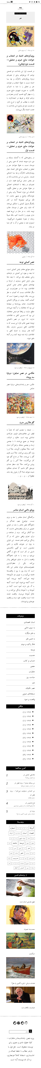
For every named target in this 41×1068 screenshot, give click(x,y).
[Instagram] (32, 2)
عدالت (16, 853)
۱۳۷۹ (28, 712)
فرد (25, 858)
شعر (33, 683)
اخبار (22, 828)
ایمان (29, 838)
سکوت (33, 853)
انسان (25, 833)
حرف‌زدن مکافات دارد (28, 1007)
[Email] (36, 2)
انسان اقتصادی (29, 622)
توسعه (33, 650)
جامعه (15, 843)
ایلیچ (33, 838)
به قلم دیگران (30, 633)
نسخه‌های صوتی (29, 694)
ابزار (26, 828)
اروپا (18, 828)
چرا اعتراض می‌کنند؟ (30, 778)
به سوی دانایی (22, 50)
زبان (10, 848)
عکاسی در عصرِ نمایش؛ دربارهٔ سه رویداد (20, 375)
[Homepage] (34, 2)
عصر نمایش (31, 858)
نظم (17, 863)
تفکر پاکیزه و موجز (28, 644)
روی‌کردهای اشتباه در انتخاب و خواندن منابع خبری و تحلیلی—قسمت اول (20, 146)
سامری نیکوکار (31, 798)
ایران (11, 833)
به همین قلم (30, 639)
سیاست (27, 853)
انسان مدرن (17, 833)
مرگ (9, 858)
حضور (23, 256)
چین (28, 868)
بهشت (16, 838)
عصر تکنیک (30, 688)
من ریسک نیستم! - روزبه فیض (26, 783)
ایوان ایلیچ (22, 838)
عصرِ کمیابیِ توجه (27, 262)
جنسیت (32, 655)
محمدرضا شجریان (29, 929)
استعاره (12, 828)
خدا (24, 848)
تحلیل (32, 843)
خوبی (20, 848)
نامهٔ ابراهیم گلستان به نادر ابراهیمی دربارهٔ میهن (24, 806)
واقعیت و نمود (18, 367)
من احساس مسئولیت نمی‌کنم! (28, 786)
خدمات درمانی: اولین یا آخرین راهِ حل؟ (26, 814)
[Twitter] (30, 2)
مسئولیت (32, 863)
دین (15, 848)
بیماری (11, 838)
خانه (33, 848)
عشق (11, 853)
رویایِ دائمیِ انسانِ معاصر (23, 510)
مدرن (21, 858)
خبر (29, 848)
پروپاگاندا (32, 868)
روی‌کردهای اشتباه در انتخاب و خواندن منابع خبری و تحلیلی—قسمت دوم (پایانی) (20, 60)
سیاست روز (30, 677)
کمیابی (22, 868)
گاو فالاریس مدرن (27, 422)
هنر (9, 863)
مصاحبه (22, 863)
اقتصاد (31, 833)
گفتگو (16, 868)
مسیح (27, 863)
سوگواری (32, 953)
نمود (13, 863)
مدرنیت (15, 858)
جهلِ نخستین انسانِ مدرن (27, 901)
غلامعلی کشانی (30, 774)
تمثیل (28, 843)
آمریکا (32, 828)
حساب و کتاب (29, 661)
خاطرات (32, 672)
